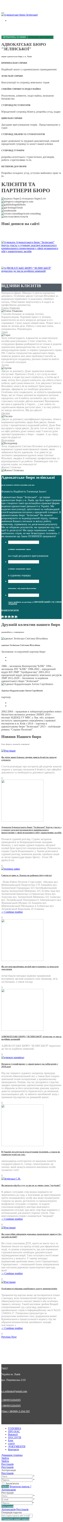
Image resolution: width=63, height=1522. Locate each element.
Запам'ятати (12, 1483)
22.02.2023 (26, 234)
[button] (6, 1336)
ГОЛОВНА (14, 1428)
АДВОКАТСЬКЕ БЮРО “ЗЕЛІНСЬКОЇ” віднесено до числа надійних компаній (30, 275)
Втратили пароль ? (20, 1486)
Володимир (8, 440)
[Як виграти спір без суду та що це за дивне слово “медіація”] (11, 1178)
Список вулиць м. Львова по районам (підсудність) (26, 875)
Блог (10, 1440)
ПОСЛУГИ (14, 1437)
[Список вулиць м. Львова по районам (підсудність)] (10, 868)
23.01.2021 (38, 263)
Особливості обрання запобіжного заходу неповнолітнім (29, 1288)
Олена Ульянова (10, 308)
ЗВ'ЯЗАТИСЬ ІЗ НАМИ (14, 37)
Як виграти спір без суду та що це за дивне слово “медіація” (31, 1185)
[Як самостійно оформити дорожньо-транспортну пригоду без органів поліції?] (8, 1227)
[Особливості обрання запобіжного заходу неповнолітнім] (8, 1282)
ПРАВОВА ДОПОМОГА (40, 37)
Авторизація (8, 1489)
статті (11, 1443)
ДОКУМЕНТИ (16, 1446)
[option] (31, 869)
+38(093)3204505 (11, 1400)
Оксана (5, 413)
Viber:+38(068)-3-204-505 (15, 1411)
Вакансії (13, 1434)
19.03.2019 (40, 277)
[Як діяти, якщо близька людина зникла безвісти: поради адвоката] (8, 750)
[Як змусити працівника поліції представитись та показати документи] (22, 960)
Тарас (4, 332)
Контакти (13, 1449)
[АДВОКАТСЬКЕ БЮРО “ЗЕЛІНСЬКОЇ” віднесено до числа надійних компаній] (22, 1029)
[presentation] (23, 542)
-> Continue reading (12, 911)
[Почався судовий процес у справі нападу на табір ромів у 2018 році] (12, 1057)
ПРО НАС (14, 1431)
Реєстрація (7, 1473)
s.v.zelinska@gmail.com (14, 1391)
